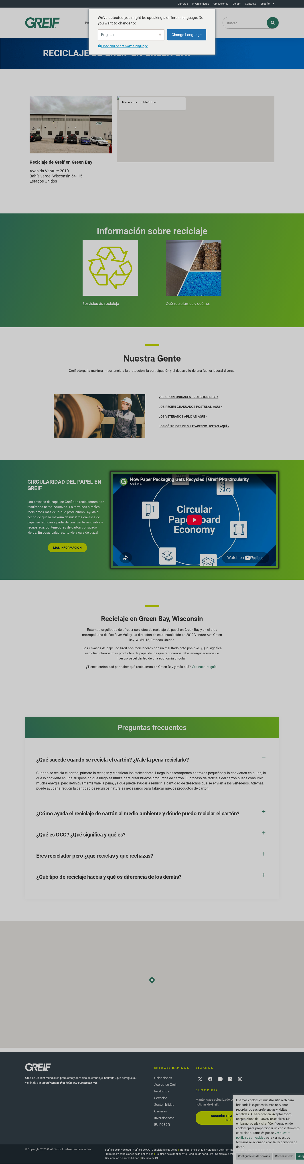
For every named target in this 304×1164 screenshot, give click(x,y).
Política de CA (141, 1149)
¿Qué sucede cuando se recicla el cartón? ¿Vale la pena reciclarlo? (112, 760)
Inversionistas (200, 3)
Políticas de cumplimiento (171, 1154)
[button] (152, 759)
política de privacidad (118, 1149)
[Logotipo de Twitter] (200, 1079)
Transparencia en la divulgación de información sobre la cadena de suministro (227, 1149)
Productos (161, 1091)
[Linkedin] (230, 1079)
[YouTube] (220, 1079)
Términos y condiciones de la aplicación (130, 1154)
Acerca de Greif (165, 1085)
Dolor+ (237, 3)
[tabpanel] (110, 273)
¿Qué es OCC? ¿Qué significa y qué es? (81, 835)
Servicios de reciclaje (101, 303)
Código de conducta (201, 1154)
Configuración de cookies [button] (254, 1156)
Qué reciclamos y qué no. (188, 303)
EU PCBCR (162, 1125)
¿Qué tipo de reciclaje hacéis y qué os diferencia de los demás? (108, 877)
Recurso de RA (149, 1158)
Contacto (250, 3)
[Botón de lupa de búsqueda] (273, 23)
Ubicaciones (220, 3)
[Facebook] (210, 1079)
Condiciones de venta (165, 1149)
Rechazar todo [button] (284, 1156)
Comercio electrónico (228, 1154)
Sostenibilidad (164, 1105)
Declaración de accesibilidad (122, 1158)
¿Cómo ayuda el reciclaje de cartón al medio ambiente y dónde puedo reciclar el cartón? (137, 813)
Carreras (183, 3)
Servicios (160, 1098)
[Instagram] (240, 1079)
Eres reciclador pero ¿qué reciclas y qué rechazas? (94, 856)
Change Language (187, 34)
